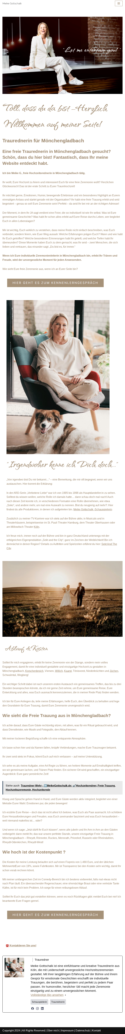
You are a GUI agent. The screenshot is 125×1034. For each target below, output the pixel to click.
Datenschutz (83, 1030)
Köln (36, 526)
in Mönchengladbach (98, 931)
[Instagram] (37, 1008)
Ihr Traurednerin (62, 931)
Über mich (53, 1030)
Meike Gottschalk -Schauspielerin (92, 509)
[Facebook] (33, 1008)
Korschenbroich (34, 671)
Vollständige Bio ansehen (47, 995)
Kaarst (68, 671)
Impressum (67, 1030)
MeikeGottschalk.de (26, 931)
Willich (59, 671)
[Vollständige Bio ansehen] (65, 995)
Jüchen (114, 671)
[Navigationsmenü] (119, 3)
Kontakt (96, 1030)
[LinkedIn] (42, 1008)
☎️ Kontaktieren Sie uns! (21, 945)
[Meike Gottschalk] (12, 3)
